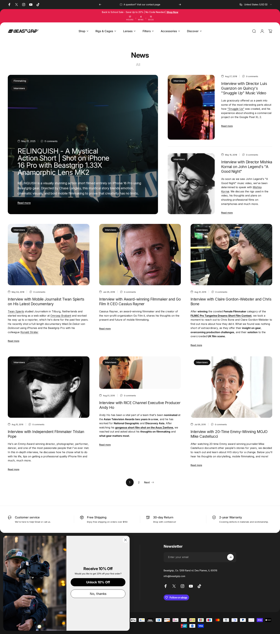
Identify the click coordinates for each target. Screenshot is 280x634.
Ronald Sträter (29, 332)
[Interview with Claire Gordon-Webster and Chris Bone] (231, 254)
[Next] (179, 4)
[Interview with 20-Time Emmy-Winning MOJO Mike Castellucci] (231, 387)
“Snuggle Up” (235, 108)
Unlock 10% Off (98, 582)
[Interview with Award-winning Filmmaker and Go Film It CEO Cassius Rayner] (140, 254)
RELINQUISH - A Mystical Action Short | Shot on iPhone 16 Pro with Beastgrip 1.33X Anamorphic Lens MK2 (63, 162)
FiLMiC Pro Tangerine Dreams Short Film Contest (221, 315)
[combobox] (256, 4)
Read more (24, 202)
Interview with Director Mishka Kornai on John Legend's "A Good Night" (246, 167)
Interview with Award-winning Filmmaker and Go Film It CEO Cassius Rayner (140, 301)
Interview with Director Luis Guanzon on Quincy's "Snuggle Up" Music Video (244, 88)
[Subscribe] (230, 557)
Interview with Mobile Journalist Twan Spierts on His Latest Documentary (46, 301)
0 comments (51, 141)
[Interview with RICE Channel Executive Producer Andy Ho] (140, 372)
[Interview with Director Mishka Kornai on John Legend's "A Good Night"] (191, 183)
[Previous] (100, 4)
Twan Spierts (16, 311)
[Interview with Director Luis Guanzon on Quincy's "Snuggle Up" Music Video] (191, 107)
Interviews (19, 88)
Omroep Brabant (60, 315)
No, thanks (98, 594)
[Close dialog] (125, 540)
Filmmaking (20, 80)
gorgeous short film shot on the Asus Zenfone (144, 427)
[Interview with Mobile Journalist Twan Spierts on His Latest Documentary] (48, 254)
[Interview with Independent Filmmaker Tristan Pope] (48, 387)
